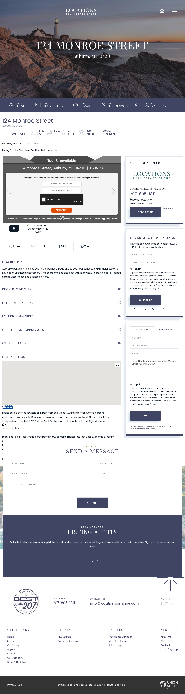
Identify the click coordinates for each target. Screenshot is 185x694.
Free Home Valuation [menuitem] (120, 636)
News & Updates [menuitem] (16, 662)
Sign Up (92, 561)
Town (86, 105)
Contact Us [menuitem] (167, 645)
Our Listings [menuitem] (13, 645)
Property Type (53, 105)
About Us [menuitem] (166, 636)
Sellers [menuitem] (11, 653)
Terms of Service (144, 429)
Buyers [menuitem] (11, 649)
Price (21, 105)
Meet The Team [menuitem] (118, 641)
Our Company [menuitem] (15, 657)
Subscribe (145, 300)
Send (145, 415)
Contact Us (145, 212)
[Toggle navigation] (174, 11)
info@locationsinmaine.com (114, 603)
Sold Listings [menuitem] (115, 645)
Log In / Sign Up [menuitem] (169, 649)
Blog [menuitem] (163, 641)
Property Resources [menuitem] (69, 641)
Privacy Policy (11, 428)
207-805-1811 (143, 194)
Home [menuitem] (10, 636)
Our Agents (167, 208)
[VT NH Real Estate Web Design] (169, 685)
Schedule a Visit (166, 329)
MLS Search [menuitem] (64, 636)
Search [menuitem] (11, 641)
